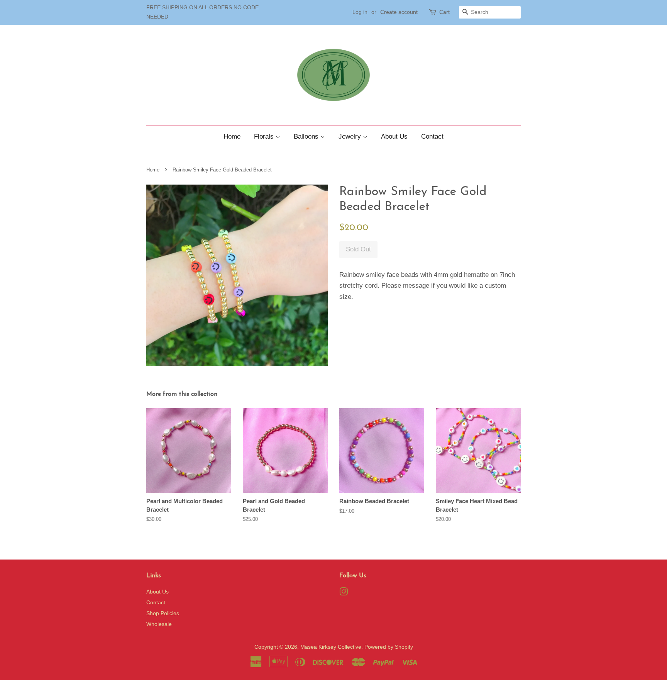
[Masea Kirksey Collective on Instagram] (343, 593)
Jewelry (351, 136)
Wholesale (159, 624)
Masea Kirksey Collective (330, 647)
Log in (359, 12)
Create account (399, 12)
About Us (394, 136)
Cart (444, 12)
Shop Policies (162, 613)
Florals (265, 136)
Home (231, 136)
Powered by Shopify (388, 647)
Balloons (307, 136)
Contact (432, 136)
